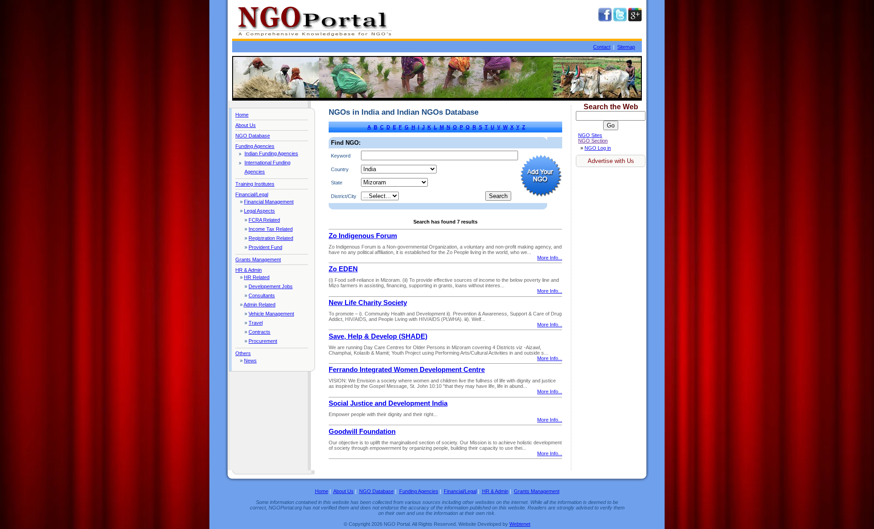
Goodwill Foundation (362, 431)
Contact (601, 47)
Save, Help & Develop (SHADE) (378, 336)
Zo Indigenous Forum (363, 235)
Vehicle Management (271, 313)
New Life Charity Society (368, 302)
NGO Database (252, 135)
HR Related (256, 277)
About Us (245, 125)
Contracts (259, 332)
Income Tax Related (271, 229)
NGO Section (593, 140)
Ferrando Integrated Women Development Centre (407, 369)
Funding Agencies (254, 146)
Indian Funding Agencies (271, 153)
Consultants (262, 295)
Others (243, 353)
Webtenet (519, 524)
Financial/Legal (251, 194)
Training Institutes (254, 184)
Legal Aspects (259, 211)
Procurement (263, 341)
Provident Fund (265, 247)
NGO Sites (590, 135)
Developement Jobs (271, 286)
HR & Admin (248, 270)
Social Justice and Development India (388, 403)
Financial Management (269, 201)
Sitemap (626, 47)
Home (242, 114)
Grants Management (258, 259)
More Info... (549, 257)
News (250, 360)
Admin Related (259, 304)
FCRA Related (264, 220)
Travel (256, 323)
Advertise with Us (611, 161)
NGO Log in (597, 148)
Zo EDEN (343, 269)
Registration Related (271, 238)
